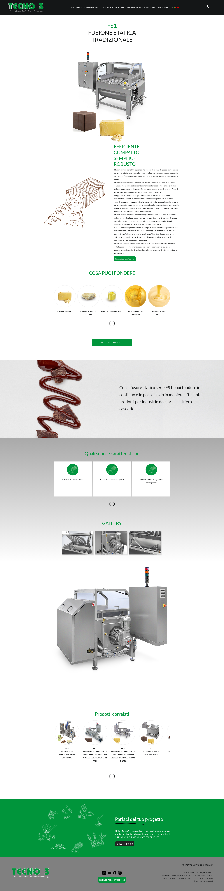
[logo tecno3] (26, 3)
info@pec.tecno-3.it (205, 881)
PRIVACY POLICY (189, 865)
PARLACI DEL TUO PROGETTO (112, 342)
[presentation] (109, 322)
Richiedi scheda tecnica (124, 259)
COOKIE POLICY (205, 865)
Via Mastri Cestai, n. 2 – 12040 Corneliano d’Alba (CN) (192, 875)
